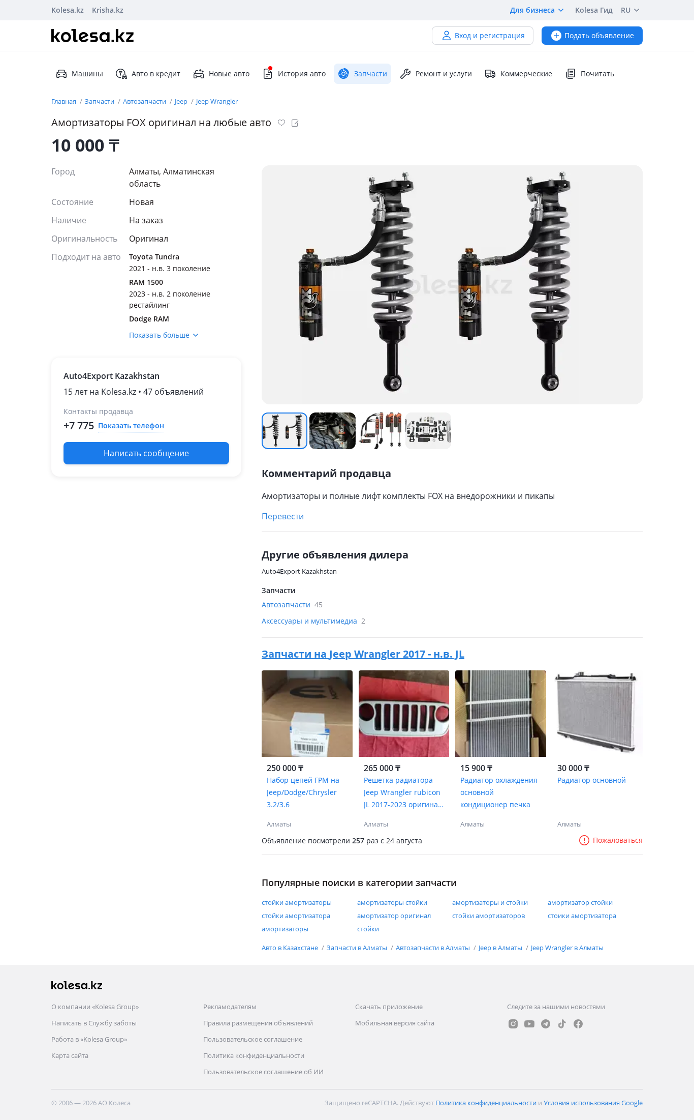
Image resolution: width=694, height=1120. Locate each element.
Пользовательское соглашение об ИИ (263, 1071)
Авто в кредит (156, 73)
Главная (64, 101)
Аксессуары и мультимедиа (313, 621)
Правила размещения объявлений (258, 1022)
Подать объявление (599, 35)
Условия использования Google (593, 1102)
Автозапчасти (145, 101)
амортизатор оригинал (394, 915)
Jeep (182, 101)
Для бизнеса (532, 10)
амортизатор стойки (580, 902)
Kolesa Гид (594, 10)
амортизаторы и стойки (490, 902)
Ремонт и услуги (444, 73)
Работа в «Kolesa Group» (89, 1039)
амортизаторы (285, 928)
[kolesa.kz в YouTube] (529, 1024)
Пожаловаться (618, 840)
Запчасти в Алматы (358, 947)
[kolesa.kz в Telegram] (546, 1024)
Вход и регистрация (490, 35)
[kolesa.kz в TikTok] (562, 1024)
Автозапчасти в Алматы (433, 947)
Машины (87, 73)
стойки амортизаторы (297, 902)
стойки (368, 928)
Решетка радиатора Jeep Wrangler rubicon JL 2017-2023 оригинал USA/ (403, 793)
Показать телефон (131, 425)
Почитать (597, 73)
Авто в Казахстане (291, 947)
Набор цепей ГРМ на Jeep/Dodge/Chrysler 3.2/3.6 (303, 792)
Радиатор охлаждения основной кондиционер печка (499, 792)
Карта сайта (69, 1055)
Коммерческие (526, 73)
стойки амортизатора (296, 915)
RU (625, 10)
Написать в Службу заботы (94, 1022)
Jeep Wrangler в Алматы (567, 947)
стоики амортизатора (582, 915)
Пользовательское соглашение (252, 1039)
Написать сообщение (146, 453)
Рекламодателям (230, 1006)
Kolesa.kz (67, 10)
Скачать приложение (389, 1006)
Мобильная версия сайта (394, 1022)
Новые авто (229, 73)
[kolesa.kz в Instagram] (513, 1024)
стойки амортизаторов (488, 915)
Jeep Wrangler (217, 101)
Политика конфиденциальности (253, 1055)
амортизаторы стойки (392, 902)
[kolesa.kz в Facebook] (578, 1024)
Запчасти (100, 101)
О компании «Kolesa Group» (95, 1006)
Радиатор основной (591, 780)
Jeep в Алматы (501, 947)
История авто (302, 73)
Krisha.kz (107, 10)
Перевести (283, 516)
